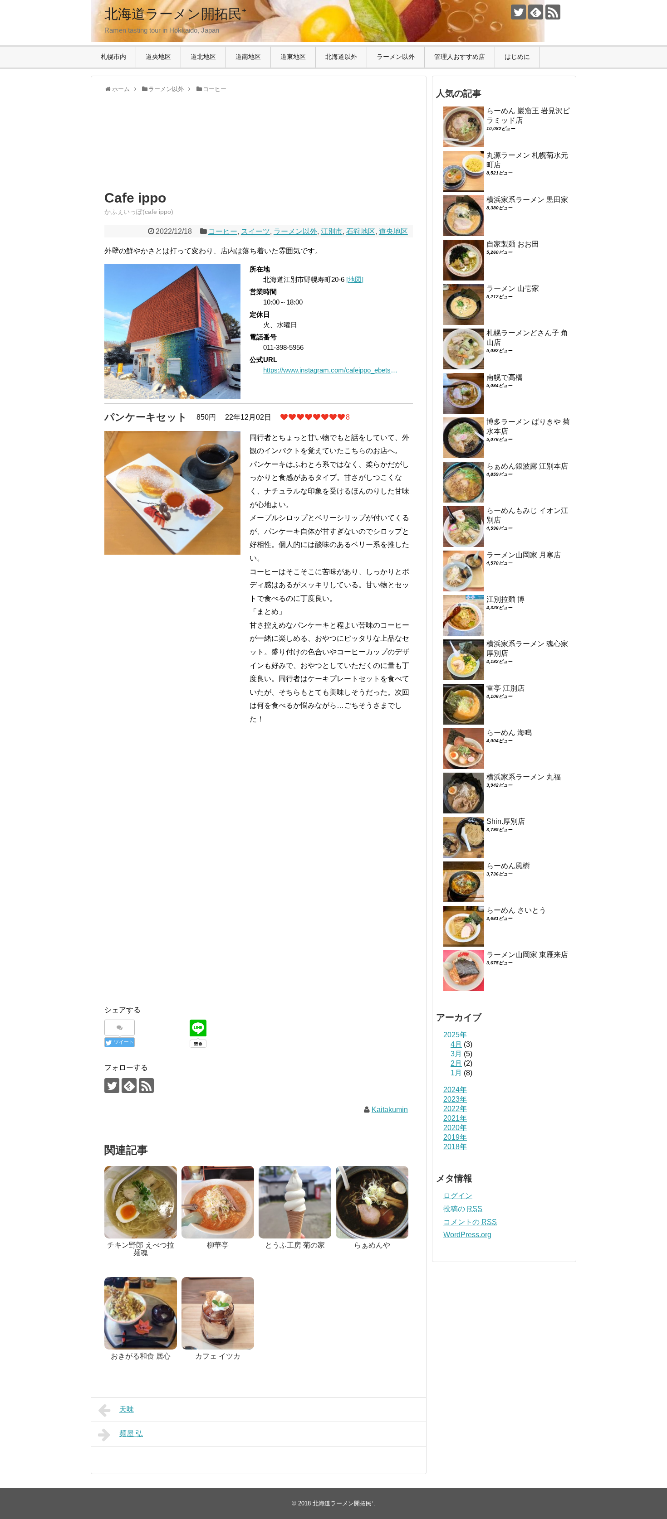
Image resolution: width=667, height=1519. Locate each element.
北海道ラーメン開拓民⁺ (175, 13)
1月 (456, 1073)
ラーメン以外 (396, 56)
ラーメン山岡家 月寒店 (523, 555)
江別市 (332, 231)
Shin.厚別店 (505, 821)
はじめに (517, 56)
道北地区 (203, 56)
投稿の (462, 1209)
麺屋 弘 (131, 1433)
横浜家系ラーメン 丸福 (523, 777)
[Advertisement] (177, 149)
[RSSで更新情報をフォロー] (552, 12)
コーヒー (222, 231)
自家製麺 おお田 (512, 244)
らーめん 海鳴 (509, 732)
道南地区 (248, 56)
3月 (456, 1054)
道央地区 (158, 56)
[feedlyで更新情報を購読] (535, 12)
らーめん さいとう (516, 910)
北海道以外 (341, 56)
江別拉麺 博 (505, 599)
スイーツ (255, 231)
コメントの (470, 1222)
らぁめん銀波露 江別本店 (527, 466)
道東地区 (293, 56)
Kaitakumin (390, 1109)
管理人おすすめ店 (459, 56)
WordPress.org (467, 1234)
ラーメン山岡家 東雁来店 (527, 954)
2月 (456, 1063)
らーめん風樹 (508, 866)
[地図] (354, 279)
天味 (126, 1409)
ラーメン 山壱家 (512, 288)
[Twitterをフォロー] (518, 12)
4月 (456, 1044)
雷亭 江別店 (505, 688)
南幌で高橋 (504, 377)
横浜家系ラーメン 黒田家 (527, 199)
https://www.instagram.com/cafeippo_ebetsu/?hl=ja (331, 370)
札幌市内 (113, 56)
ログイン (457, 1196)
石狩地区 (360, 231)
